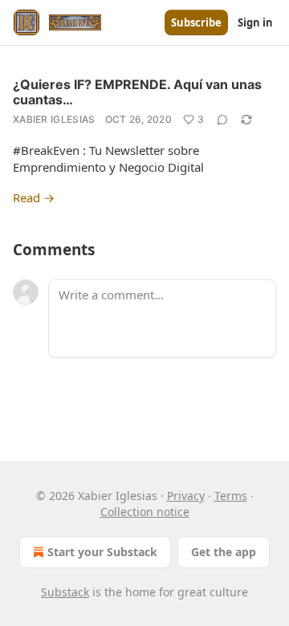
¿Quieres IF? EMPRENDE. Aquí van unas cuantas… (137, 92)
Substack (65, 592)
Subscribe (196, 22)
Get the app (223, 551)
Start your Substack (102, 551)
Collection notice (144, 511)
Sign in (255, 22)
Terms (230, 495)
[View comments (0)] (222, 119)
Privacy (186, 495)
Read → (34, 197)
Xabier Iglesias (54, 119)
